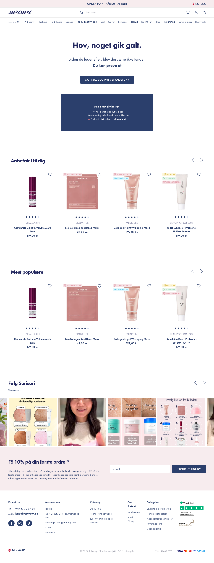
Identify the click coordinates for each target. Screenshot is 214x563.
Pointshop (169, 21)
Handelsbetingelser (157, 513)
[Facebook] (11, 523)
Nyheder (122, 21)
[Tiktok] (29, 523)
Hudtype (42, 21)
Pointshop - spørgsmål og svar (60, 522)
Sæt (103, 21)
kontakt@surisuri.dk (26, 513)
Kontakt (48, 508)
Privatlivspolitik (154, 523)
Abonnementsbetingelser (159, 518)
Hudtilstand (56, 21)
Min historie (134, 512)
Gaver (111, 21)
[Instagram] (20, 523)
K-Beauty (29, 21)
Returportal (50, 532)
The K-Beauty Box (86, 21)
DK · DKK (200, 4)
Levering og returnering (159, 508)
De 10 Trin (146, 21)
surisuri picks (185, 21)
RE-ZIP (47, 527)
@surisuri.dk (14, 390)
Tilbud (134, 21)
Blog (158, 21)
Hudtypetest (201, 21)
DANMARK (18, 550)
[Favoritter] (50, 175)
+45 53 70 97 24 (25, 508)
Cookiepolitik (154, 528)
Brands (69, 21)
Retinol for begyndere (101, 513)
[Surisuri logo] (20, 12)
